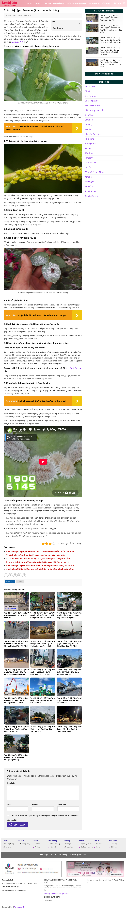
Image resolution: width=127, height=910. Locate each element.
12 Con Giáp (90, 86)
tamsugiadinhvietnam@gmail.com (56, 893)
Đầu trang (63, 855)
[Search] (124, 3)
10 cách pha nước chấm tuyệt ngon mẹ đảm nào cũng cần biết (35, 555)
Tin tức (38, 3)
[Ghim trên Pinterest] (19, 575)
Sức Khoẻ (106, 3)
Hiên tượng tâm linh (76, 3)
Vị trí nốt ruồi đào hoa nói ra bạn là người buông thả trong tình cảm (38, 558)
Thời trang (52, 841)
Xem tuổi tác (90, 191)
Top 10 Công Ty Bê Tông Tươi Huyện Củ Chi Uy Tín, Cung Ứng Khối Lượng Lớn (111, 40)
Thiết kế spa (90, 162)
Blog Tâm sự (59, 3)
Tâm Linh (117, 3)
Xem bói (88, 176)
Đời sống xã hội (92, 100)
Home (29, 3)
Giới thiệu (44, 855)
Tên (9, 804)
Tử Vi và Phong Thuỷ (94, 172)
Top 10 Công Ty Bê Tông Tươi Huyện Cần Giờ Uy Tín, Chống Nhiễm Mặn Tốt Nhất (110, 51)
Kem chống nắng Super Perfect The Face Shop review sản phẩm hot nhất (40, 551)
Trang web (61, 804)
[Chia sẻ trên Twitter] (10, 575)
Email (35, 804)
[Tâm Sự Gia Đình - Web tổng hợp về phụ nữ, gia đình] (10, 3)
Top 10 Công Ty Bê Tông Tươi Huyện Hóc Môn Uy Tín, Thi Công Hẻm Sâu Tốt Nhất (111, 28)
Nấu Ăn (88, 129)
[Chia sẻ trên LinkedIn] (24, 575)
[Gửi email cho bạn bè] (15, 575)
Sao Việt (37, 844)
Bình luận (11, 783)
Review (88, 148)
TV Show (37, 847)
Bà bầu (88, 91)
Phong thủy (94, 3)
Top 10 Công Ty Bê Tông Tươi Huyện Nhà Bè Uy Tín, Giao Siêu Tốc (110, 17)
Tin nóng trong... (9, 844)
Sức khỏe (113, 841)
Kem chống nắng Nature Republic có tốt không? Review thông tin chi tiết (40, 565)
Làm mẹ (88, 124)
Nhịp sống (89, 139)
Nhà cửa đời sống (93, 134)
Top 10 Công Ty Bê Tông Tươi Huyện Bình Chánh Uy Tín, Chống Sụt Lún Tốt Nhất (110, 63)
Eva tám (21, 841)
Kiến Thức (89, 115)
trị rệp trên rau (73, 368)
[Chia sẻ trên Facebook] (6, 575)
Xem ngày (89, 181)
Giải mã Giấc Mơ (92, 105)
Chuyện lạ (7, 847)
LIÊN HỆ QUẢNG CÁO (78, 855)
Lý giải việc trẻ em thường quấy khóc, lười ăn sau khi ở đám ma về (37, 562)
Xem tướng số (91, 196)
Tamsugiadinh (17, 42)
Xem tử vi (89, 186)
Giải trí (35, 841)
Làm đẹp (47, 3)
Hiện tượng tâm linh (94, 110)
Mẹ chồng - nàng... (25, 844)
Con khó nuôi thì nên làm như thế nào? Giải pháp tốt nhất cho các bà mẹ (40, 569)
